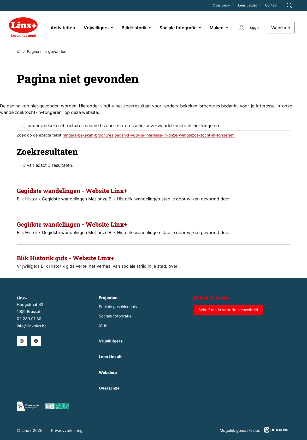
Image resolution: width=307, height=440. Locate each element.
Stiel (103, 325)
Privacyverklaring (67, 430)
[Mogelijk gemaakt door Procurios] (276, 430)
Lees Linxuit (247, 5)
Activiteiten (63, 27)
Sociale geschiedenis (118, 306)
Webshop (280, 27)
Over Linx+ (221, 5)
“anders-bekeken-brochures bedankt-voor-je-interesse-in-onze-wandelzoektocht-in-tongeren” (149, 135)
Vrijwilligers (96, 27)
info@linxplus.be (32, 326)
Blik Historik (134, 27)
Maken (217, 27)
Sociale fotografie (178, 27)
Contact (271, 5)
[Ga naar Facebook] (36, 341)
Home (19, 51)
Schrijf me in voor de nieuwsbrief (228, 310)
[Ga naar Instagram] (22, 341)
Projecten (108, 297)
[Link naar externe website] (57, 407)
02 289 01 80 (29, 318)
